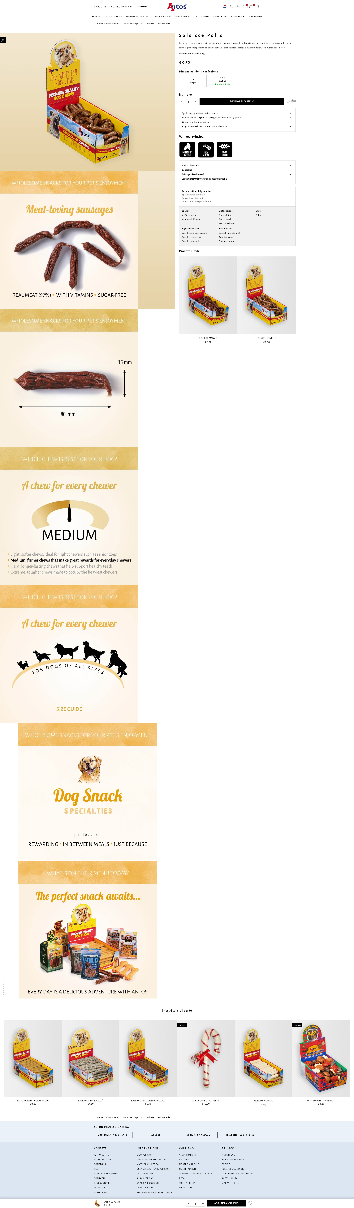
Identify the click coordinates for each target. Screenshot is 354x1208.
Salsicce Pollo (164, 23)
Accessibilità (230, 1178)
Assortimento (112, 23)
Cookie (226, 1164)
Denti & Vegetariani (137, 16)
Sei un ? (193, 174)
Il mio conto (101, 1155)
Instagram (100, 1192)
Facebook (100, 1187)
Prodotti (100, 7)
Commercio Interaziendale (195, 1173)
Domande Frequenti (106, 1173)
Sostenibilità (187, 1183)
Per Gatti (97, 16)
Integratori (238, 16)
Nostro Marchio (121, 7)
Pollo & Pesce (114, 16)
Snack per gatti (146, 1187)
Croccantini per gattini (151, 1159)
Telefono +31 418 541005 (241, 1135)
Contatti (99, 1178)
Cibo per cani (145, 1155)
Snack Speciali (183, 16)
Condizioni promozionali (237, 1173)
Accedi (155, 1135)
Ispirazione (186, 1187)
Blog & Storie (102, 1183)
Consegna (100, 1164)
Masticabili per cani (149, 1164)
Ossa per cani (145, 1173)
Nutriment (255, 16)
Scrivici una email (198, 1135)
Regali (183, 1178)
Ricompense (202, 16)
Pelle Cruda (220, 16)
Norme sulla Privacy (234, 1159)
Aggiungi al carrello (242, 101)
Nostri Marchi (188, 1169)
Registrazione (102, 1159)
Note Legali (228, 1155)
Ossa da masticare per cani (153, 1169)
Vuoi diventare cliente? (113, 1135)
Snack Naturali (162, 16)
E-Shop (142, 6)
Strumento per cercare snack (155, 1192)
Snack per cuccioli (148, 1183)
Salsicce (150, 23)
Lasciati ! (204, 179)
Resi (96, 1169)
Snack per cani (146, 1178)
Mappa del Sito (230, 1183)
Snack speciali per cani (133, 23)
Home (100, 23)
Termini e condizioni (234, 1169)
